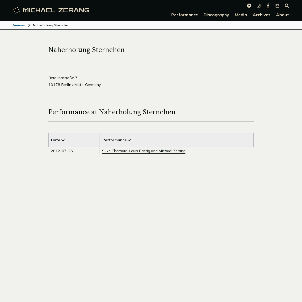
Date (56, 140)
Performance (115, 140)
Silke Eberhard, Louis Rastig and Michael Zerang (143, 150)
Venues (19, 25)
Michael (56, 10)
